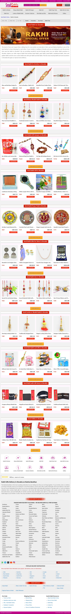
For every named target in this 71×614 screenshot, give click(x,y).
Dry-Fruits (40, 20)
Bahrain (31, 577)
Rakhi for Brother (6, 10)
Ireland (57, 574)
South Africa (19, 575)
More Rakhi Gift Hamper (35, 166)
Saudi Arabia (6, 575)
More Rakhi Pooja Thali (35, 237)
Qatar (44, 577)
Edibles (64, 13)
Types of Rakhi (60, 588)
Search (43, 5)
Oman (44, 575)
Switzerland (58, 577)
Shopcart (59, 5)
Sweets (26, 20)
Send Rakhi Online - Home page (12, 5)
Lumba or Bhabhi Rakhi (18, 13)
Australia (19, 572)
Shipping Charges (44, 1)
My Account (37, 1)
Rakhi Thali (47, 20)
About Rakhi (5, 585)
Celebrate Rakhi (60, 585)
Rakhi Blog (50, 602)
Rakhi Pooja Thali (53, 10)
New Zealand (6, 574)
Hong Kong (19, 574)
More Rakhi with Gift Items (35, 414)
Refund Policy (29, 598)
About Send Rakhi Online (53, 598)
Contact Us (50, 605)
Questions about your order (10, 600)
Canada (44, 572)
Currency (66, 0)
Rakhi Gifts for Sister (64, 10)
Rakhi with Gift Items (53, 13)
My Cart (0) (59, 1)
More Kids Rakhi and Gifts (35, 379)
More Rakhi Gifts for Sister (35, 273)
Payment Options (7, 607)
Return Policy (29, 602)
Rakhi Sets (6, 13)
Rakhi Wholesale (19, 590)
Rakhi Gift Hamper (30, 10)
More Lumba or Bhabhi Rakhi (35, 343)
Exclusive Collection (29, 13)
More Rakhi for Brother (35, 95)
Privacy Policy (29, 605)
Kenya (57, 575)
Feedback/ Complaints (9, 605)
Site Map (50, 607)
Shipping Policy (29, 600)
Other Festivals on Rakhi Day (48, 587)
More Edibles (35, 450)
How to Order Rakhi (52, 600)
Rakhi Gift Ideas (33, 585)
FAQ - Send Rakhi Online (9, 602)
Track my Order (53, 1)
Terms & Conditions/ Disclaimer (33, 607)
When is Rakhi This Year (21, 585)
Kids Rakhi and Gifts (41, 13)
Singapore (32, 575)
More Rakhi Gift (35, 202)
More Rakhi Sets (35, 308)
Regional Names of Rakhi (8, 590)
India (4, 572)
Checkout (67, 5)
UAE (44, 574)
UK (56, 572)
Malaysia (5, 577)
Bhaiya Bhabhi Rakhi (18, 10)
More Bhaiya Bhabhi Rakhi (35, 131)
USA (31, 572)
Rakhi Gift (41, 10)
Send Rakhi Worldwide (63, 562)
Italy (31, 574)
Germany (19, 577)
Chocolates (33, 20)
